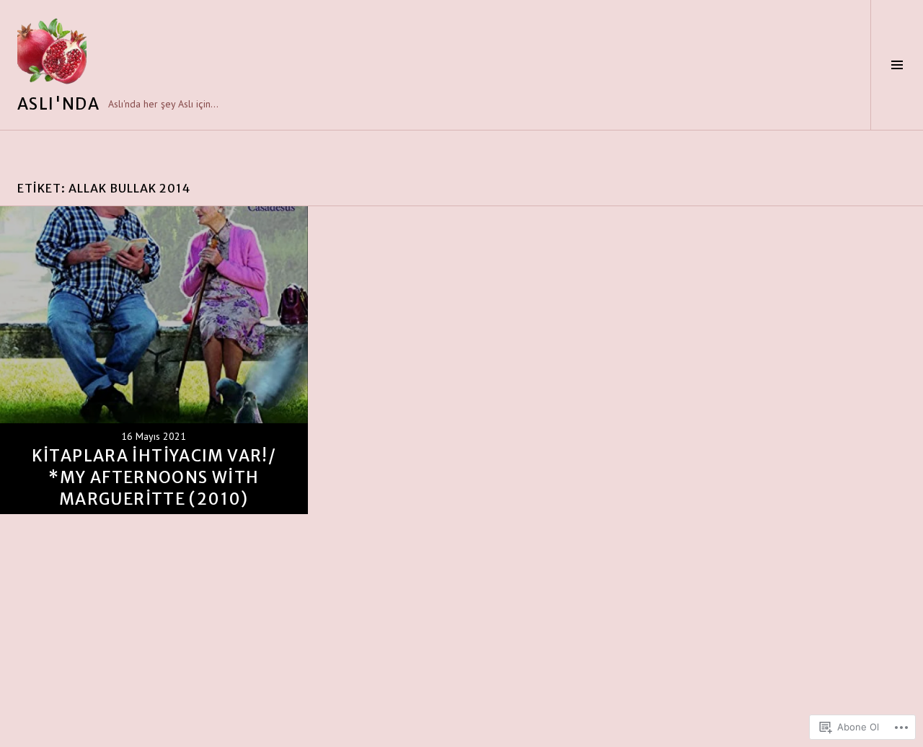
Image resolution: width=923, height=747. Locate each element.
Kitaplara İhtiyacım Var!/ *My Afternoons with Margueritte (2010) (154, 477)
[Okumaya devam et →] (154, 360)
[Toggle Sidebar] (896, 65)
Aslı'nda (58, 104)
